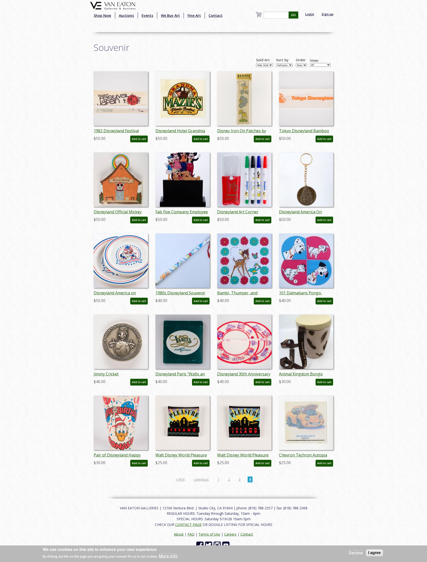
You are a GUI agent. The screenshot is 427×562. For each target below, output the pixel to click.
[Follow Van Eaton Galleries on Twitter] (209, 544)
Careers (230, 534)
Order (301, 60)
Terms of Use (209, 534)
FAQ (191, 534)
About (179, 534)
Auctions (126, 15)
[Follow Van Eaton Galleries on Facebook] (200, 544)
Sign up (327, 14)
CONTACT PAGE (188, 524)
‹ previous (201, 479)
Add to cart (139, 139)
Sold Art (263, 60)
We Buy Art (170, 15)
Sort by (282, 60)
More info (168, 556)
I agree (374, 553)
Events (147, 15)
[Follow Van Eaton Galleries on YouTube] (226, 544)
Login (309, 14)
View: (314, 60)
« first (180, 479)
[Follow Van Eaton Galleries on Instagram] (218, 544)
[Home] (113, 5)
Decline (356, 553)
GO (293, 15)
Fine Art (194, 15)
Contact (216, 15)
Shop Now (102, 15)
